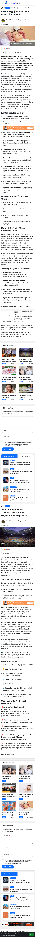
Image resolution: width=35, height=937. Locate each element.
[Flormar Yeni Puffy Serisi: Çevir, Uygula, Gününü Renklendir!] (9, 809)
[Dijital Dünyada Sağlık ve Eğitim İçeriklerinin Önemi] (17, 497)
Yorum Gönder (7, 449)
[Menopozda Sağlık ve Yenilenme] (26, 392)
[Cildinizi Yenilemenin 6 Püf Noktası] (9, 392)
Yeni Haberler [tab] (26, 456)
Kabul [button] (31, 934)
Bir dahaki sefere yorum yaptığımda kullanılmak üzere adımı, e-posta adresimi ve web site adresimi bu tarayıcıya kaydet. (18, 444)
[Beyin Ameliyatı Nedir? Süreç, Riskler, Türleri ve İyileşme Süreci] (17, 480)
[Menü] (2, 2)
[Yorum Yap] (3, 52)
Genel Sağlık (10, 20)
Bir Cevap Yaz (8, 408)
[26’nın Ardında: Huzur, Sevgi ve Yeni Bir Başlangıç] (17, 471)
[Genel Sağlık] (12, 2)
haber (27, 931)
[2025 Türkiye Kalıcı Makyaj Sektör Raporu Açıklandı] (9, 356)
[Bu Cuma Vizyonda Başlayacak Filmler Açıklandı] (17, 489)
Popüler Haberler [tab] (9, 456)
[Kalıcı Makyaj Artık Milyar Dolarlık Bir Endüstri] (26, 374)
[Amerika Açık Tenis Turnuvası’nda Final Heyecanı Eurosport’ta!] (26, 356)
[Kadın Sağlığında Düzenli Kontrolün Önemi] (26, 809)
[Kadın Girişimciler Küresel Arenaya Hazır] (9, 791)
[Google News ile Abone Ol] (7, 48)
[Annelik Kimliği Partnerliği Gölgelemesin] (9, 773)
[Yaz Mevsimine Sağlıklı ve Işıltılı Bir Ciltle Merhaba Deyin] (26, 791)
